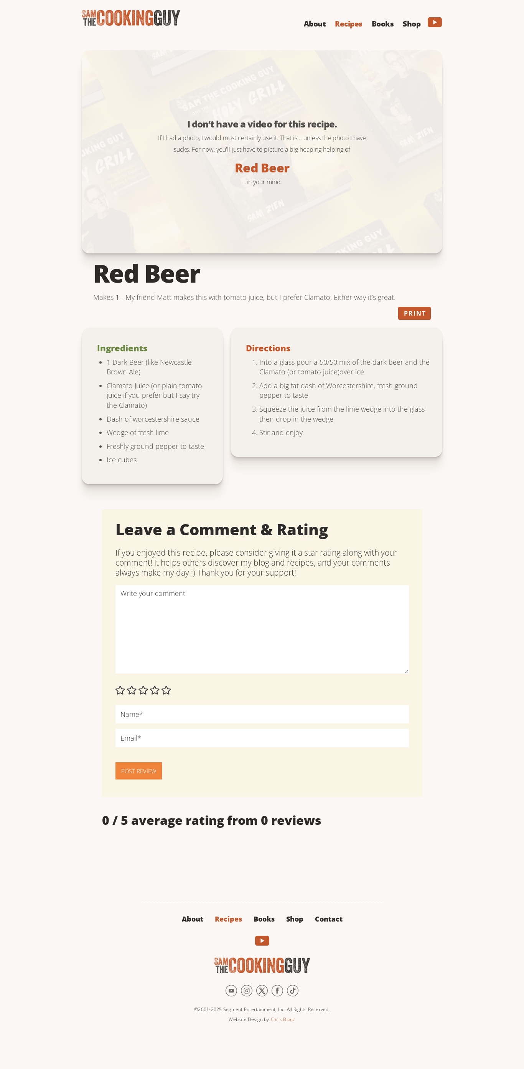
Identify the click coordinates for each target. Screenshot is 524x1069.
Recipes (228, 918)
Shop (294, 918)
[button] (315, 22)
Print (415, 313)
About (192, 918)
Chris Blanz (283, 1019)
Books (264, 918)
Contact (329, 918)
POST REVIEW (138, 771)
